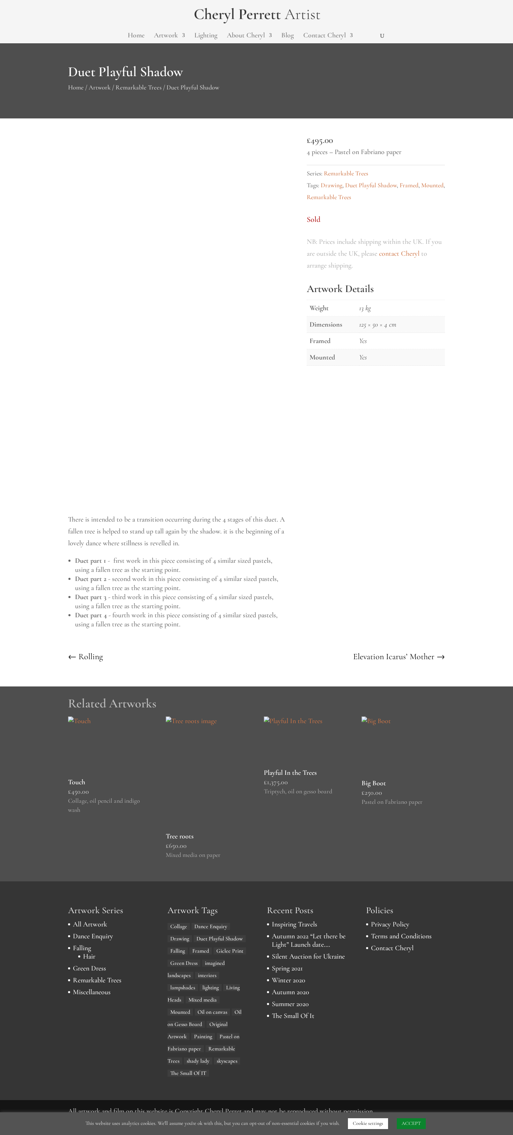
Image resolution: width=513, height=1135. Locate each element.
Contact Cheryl (324, 36)
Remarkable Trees (139, 87)
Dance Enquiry (93, 936)
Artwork (166, 36)
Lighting (205, 36)
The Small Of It (293, 1016)
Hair (89, 956)
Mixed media (202, 999)
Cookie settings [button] (368, 1123)
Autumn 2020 (290, 992)
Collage (178, 926)
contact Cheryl (399, 253)
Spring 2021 (287, 968)
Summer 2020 (290, 1004)
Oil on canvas (212, 1012)
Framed (409, 185)
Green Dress (89, 968)
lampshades (182, 987)
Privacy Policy (390, 924)
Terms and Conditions (401, 936)
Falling (82, 948)
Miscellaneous (92, 992)
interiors (207, 975)
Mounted (432, 185)
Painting (203, 1036)
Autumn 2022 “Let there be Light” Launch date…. (308, 940)
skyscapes (227, 1060)
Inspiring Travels (294, 924)
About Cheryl (246, 36)
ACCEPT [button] (411, 1123)
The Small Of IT (188, 1073)
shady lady (198, 1060)
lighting (210, 987)
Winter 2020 (288, 980)
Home (136, 36)
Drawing (331, 185)
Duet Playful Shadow (371, 185)
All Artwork (90, 924)
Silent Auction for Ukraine (308, 956)
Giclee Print (229, 950)
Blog (287, 36)
